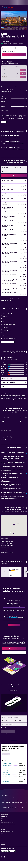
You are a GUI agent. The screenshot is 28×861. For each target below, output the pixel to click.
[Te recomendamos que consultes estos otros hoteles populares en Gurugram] (26, 562)
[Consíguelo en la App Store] (11, 851)
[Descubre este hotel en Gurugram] (26, 91)
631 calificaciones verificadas (16, 43)
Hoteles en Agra (5, 781)
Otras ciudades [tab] (6, 754)
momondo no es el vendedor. (9, 797)
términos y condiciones (22, 733)
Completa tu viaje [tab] (17, 757)
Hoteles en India (20, 807)
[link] (14, 625)
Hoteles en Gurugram (17, 808)
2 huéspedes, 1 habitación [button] (9, 51)
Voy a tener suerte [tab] (7, 757)
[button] (2, 7)
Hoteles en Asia (13, 807)
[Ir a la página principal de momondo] (8, 7)
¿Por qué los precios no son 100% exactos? (12, 802)
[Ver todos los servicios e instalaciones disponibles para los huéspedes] (26, 309)
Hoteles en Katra (5, 772)
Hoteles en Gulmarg (6, 774)
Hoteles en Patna (6, 765)
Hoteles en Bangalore (6, 763)
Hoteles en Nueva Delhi (7, 767)
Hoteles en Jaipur (6, 779)
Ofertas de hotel (6, 807)
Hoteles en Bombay (6, 770)
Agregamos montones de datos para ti (11, 800)
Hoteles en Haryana (8, 808)
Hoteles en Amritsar (6, 776)
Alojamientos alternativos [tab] (17, 754)
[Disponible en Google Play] (4, 851)
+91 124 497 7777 (5, 41)
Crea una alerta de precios (12, 617)
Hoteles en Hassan (6, 768)
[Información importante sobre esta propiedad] (26, 410)
